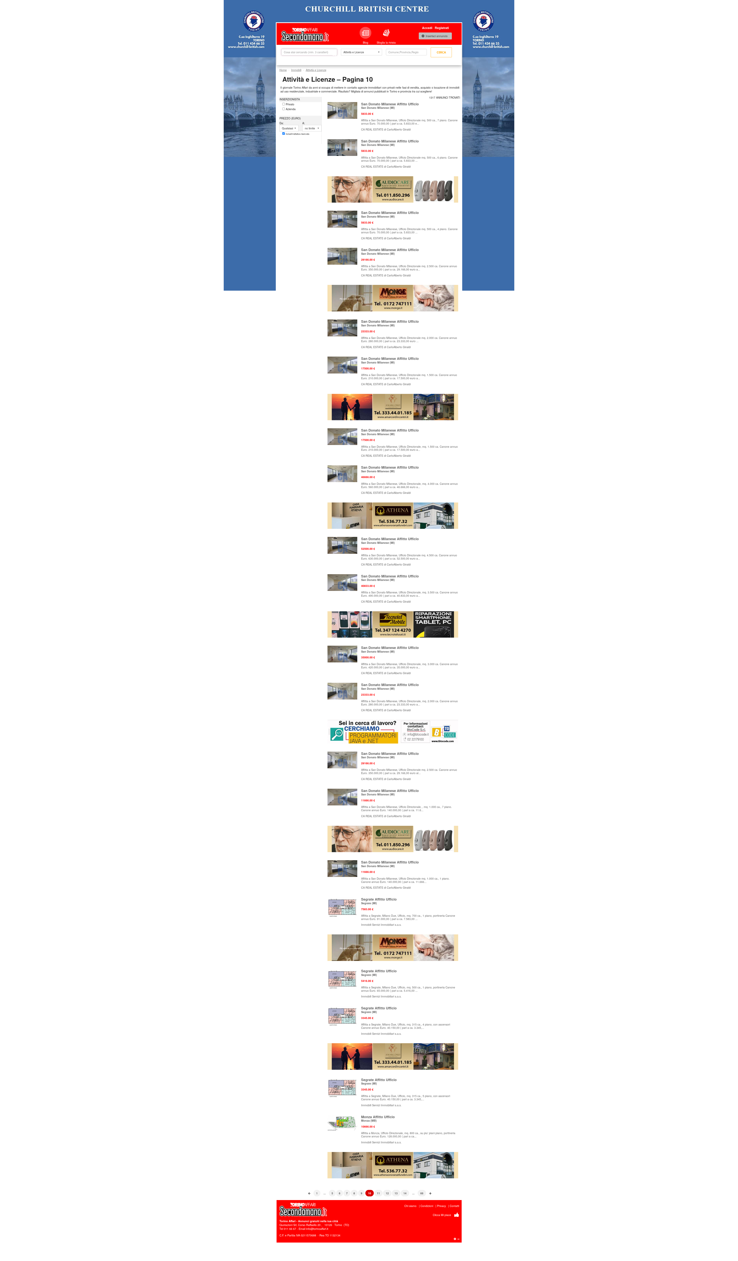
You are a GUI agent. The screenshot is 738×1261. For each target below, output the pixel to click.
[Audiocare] (392, 189)
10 (369, 1193)
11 (378, 1193)
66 (421, 1193)
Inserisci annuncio (437, 36)
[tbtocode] (392, 731)
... (324, 1193)
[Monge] (392, 298)
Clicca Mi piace (442, 1215)
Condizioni (427, 1206)
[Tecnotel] (392, 624)
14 (404, 1193)
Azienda (291, 109)
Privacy (441, 1206)
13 (396, 1193)
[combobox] (361, 52)
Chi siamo (410, 1206)
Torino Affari (287, 1221)
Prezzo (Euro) (290, 118)
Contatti (454, 1206)
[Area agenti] (457, 1239)
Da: (281, 123)
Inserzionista (289, 99)
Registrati (442, 28)
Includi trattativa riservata (297, 133)
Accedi (427, 28)
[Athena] (392, 515)
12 (387, 1193)
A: (303, 123)
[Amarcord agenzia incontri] (392, 406)
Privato (290, 104)
